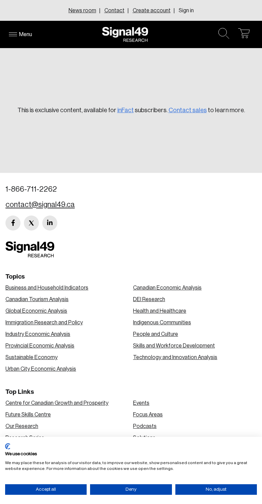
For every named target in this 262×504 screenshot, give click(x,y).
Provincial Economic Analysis (39, 346)
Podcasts (145, 426)
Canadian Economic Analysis (167, 288)
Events (141, 403)
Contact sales (188, 110)
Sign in (186, 10)
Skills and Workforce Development (174, 346)
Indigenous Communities (162, 322)
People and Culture (155, 334)
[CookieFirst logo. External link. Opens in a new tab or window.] (7, 446)
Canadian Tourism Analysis (37, 299)
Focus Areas (148, 414)
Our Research (21, 426)
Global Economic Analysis (36, 311)
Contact (114, 10)
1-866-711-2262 (31, 189)
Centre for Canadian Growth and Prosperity (56, 403)
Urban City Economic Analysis (40, 369)
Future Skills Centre (28, 414)
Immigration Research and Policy (44, 322)
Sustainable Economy (31, 357)
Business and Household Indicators (46, 288)
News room (82, 10)
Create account (152, 10)
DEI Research (149, 299)
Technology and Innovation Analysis (175, 357)
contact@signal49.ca (40, 204)
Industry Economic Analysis (37, 334)
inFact (125, 110)
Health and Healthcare (159, 311)
